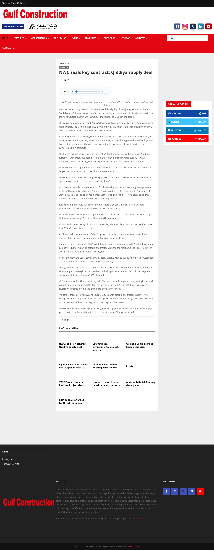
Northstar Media (132, 547)
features (18, 38)
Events (75, 38)
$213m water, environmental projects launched (106, 347)
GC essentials (39, 38)
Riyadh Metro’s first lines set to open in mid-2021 (73, 366)
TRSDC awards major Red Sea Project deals (71, 384)
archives (140, 38)
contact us (9, 48)
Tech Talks (60, 38)
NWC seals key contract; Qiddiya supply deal (73, 345)
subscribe (109, 38)
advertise (91, 38)
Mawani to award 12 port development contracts (107, 384)
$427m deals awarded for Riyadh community (72, 401)
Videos (126, 38)
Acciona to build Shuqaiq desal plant (140, 384)
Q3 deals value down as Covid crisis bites (139, 345)
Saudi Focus (64, 67)
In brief (130, 366)
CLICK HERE (138, 518)
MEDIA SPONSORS (13, 26)
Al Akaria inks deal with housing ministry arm (106, 366)
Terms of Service (10, 464)
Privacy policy (9, 459)
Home (5, 38)
